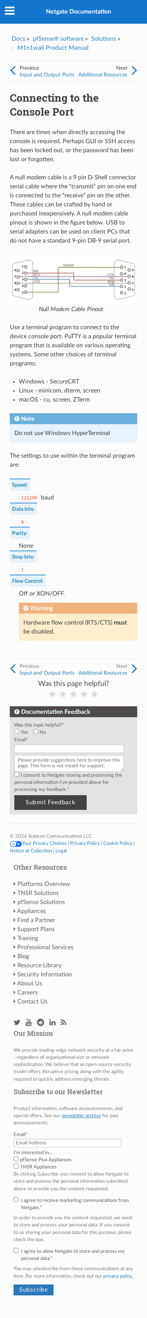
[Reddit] (40, 1022)
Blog (23, 956)
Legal (61, 851)
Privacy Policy (85, 843)
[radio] (23, 732)
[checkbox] (72, 732)
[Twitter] (17, 1022)
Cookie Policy (117, 843)
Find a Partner (36, 920)
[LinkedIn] (52, 1022)
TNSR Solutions (38, 893)
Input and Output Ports (47, 75)
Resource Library (39, 965)
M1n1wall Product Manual (53, 48)
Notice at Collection (31, 851)
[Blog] (63, 1022)
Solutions (103, 39)
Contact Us (32, 1002)
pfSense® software (58, 39)
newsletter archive (81, 1115)
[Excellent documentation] (94, 694)
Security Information (44, 974)
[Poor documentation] (63, 694)
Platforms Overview (43, 884)
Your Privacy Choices (44, 843)
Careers (27, 993)
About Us (29, 983)
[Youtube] (29, 1022)
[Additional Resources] (134, 71)
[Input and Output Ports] (12, 71)
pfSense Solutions (41, 902)
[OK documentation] (73, 694)
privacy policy (117, 1276)
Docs (18, 39)
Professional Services (45, 947)
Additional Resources (102, 75)
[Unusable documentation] (52, 694)
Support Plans (36, 929)
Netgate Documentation (78, 12)
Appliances (31, 911)
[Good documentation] (84, 694)
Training (27, 938)
